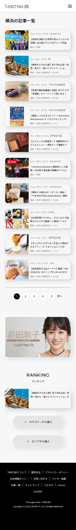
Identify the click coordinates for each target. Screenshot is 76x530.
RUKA (51, 212)
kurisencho (55, 33)
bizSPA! (38, 491)
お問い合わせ (40, 478)
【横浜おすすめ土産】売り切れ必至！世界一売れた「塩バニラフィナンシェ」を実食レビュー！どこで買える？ (49, 66)
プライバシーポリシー (57, 472)
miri (52, 263)
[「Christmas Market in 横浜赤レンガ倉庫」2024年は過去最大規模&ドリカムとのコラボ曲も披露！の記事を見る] (17, 168)
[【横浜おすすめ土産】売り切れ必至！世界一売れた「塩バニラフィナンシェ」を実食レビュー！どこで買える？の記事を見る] (17, 65)
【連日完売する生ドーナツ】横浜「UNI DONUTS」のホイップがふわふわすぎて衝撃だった (49, 270)
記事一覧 (15, 485)
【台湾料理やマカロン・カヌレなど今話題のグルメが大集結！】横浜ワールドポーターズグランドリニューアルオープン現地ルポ (49, 219)
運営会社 (36, 472)
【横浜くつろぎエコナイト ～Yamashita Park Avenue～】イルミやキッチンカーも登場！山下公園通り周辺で (49, 117)
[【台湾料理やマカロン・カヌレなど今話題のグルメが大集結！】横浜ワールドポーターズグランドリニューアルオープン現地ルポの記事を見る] (17, 218)
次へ (59, 296)
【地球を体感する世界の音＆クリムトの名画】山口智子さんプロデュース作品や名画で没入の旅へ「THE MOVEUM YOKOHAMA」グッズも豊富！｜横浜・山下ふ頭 (49, 41)
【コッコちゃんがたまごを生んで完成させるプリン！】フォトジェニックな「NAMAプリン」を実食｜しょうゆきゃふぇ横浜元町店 (49, 244)
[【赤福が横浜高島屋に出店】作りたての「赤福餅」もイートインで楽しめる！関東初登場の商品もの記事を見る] (17, 91)
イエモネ (48, 485)
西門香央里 (56, 135)
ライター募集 (59, 478)
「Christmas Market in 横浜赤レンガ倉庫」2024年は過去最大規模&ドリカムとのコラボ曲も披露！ (49, 168)
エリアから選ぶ (40, 441)
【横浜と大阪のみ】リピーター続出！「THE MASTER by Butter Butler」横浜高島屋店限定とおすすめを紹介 (49, 194)
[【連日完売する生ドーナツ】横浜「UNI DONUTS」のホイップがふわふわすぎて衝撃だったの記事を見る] (17, 269)
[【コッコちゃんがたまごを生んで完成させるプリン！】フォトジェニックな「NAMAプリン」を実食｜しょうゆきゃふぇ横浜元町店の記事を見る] (17, 244)
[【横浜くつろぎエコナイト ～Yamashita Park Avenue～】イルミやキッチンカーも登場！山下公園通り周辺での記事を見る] (17, 116)
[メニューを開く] (70, 6)
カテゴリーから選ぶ (40, 422)
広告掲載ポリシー (19, 478)
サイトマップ (32, 485)
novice (61, 485)
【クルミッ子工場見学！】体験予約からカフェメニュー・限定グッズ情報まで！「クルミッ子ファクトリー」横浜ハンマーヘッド (49, 143)
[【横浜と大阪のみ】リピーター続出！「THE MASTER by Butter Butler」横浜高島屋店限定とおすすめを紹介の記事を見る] (17, 193)
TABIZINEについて (17, 472)
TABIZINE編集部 (57, 84)
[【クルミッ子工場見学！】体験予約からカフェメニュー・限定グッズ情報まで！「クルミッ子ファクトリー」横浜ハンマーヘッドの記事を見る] (17, 142)
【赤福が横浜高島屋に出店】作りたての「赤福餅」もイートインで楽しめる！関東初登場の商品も (49, 91)
